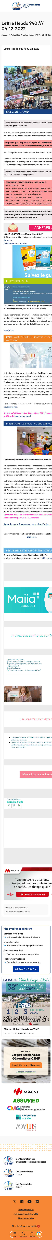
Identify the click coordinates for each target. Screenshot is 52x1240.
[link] (33, 1226)
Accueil (5, 35)
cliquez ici (31, 537)
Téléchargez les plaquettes (15, 243)
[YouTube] (30, 1201)
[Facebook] (21, 1201)
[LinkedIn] (37, 1201)
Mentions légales (26, 1209)
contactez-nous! (23, 416)
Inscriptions (9, 330)
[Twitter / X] (14, 1201)
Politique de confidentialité (26, 1214)
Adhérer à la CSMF (24, 969)
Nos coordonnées (26, 1218)
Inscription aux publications (26, 1065)
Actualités (15, 35)
